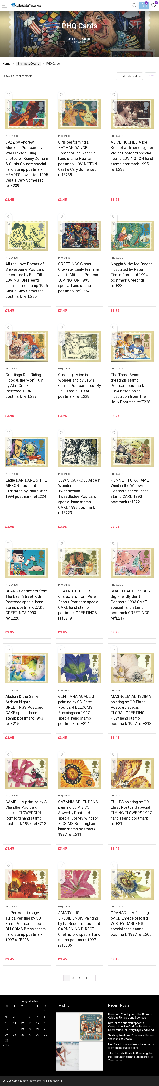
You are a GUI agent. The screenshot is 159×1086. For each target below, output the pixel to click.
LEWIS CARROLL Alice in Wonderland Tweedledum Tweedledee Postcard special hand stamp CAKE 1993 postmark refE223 (79, 496)
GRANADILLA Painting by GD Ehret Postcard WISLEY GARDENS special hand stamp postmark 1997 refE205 (131, 923)
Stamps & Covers (28, 63)
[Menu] (4, 5)
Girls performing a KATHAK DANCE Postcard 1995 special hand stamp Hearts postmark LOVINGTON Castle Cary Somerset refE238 (77, 158)
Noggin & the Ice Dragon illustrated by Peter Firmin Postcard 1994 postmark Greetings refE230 (132, 275)
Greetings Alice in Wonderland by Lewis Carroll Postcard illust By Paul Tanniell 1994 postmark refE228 (79, 385)
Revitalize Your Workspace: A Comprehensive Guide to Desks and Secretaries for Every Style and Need (131, 1026)
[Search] (134, 5)
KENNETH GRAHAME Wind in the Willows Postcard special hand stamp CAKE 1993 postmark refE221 (130, 491)
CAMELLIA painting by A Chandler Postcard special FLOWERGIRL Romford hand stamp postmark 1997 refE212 (26, 813)
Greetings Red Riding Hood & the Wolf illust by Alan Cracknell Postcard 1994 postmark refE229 (24, 385)
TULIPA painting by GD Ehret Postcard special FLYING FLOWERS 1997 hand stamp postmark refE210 (131, 813)
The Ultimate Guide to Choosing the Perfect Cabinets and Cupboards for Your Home (130, 1057)
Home (6, 63)
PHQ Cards (11, 136)
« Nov (6, 1045)
